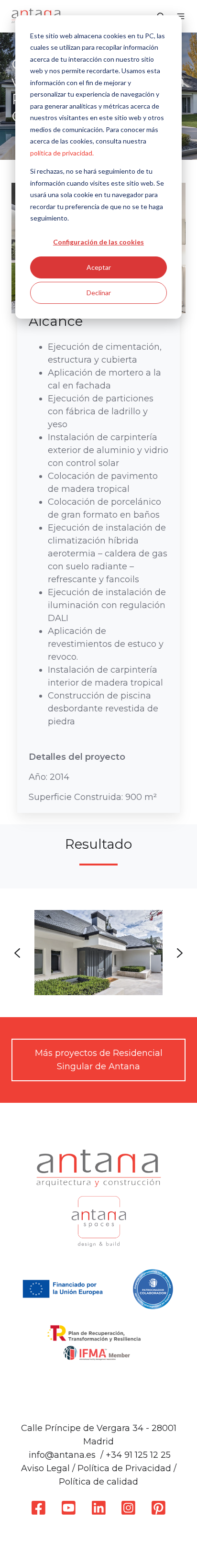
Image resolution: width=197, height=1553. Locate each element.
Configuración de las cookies (98, 242)
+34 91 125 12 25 (138, 1455)
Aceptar (99, 267)
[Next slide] (180, 953)
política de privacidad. (62, 153)
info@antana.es (62, 1455)
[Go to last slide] (17, 953)
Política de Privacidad (124, 1468)
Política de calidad (98, 1481)
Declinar (99, 292)
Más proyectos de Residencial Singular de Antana (99, 1060)
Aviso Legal (45, 1468)
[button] (181, 16)
